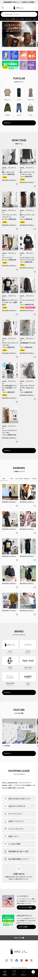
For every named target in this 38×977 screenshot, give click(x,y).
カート (33, 975)
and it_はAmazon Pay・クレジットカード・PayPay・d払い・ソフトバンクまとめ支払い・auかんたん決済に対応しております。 (18, 785)
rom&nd (28, 651)
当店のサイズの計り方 (16, 806)
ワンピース (30, 100)
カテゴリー (14, 975)
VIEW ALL (7, 123)
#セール (3, 19)
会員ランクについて (16, 821)
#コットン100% (20, 19)
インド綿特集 (6, 746)
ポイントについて (15, 813)
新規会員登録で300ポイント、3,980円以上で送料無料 (19, 2)
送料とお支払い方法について (19, 798)
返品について (13, 836)
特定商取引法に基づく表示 (18, 851)
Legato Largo (28, 667)
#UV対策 (13, 19)
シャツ (19, 100)
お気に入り (23, 975)
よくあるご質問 (14, 844)
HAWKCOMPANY (10, 683)
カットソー (7, 100)
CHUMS (10, 667)
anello (28, 683)
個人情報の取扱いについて (18, 859)
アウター (7, 115)
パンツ (19, 115)
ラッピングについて (16, 828)
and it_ (10, 651)
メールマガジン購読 (25, 907)
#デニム (8, 19)
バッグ (30, 115)
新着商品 (5, 975)
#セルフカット (28, 19)
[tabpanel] (19, 34)
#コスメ (35, 19)
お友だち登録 (22, 927)
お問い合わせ (19, 873)
